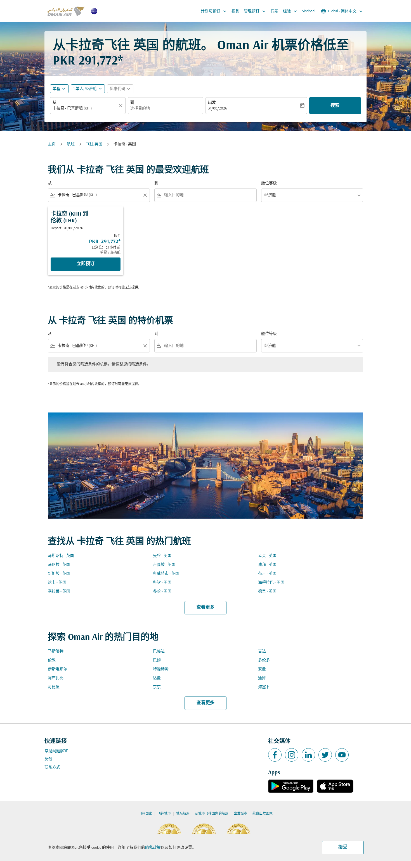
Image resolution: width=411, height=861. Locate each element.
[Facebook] (275, 755)
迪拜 (262, 678)
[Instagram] (291, 755)
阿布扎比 (55, 678)
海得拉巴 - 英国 (271, 583)
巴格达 (159, 651)
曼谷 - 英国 (162, 556)
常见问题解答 (56, 751)
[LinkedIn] (308, 755)
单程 (56, 89)
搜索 (334, 105)
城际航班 (183, 813)
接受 (342, 847)
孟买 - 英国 (267, 556)
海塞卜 (264, 687)
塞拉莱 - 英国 (59, 592)
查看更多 (205, 607)
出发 (212, 103)
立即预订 (86, 264)
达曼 (157, 678)
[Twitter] (325, 755)
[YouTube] (342, 755)
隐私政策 (153, 848)
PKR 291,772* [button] (88, 61)
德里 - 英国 (267, 592)
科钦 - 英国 (162, 583)
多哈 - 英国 (162, 592)
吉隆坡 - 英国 (164, 565)
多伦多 (264, 660)
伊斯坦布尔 (57, 669)
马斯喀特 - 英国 (61, 556)
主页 (52, 144)
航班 (71, 144)
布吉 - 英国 (267, 574)
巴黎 (157, 660)
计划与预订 (214, 11)
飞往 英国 (94, 144)
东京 (157, 687)
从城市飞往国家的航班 (211, 813)
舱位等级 (269, 183)
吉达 (262, 651)
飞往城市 (164, 813)
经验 (290, 11)
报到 (235, 11)
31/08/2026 (217, 108)
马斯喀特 (55, 651)
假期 (274, 11)
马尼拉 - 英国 (59, 565)
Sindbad (308, 11)
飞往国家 (145, 813)
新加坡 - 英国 (59, 574)
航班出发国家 (262, 813)
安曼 (262, 669)
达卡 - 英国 (57, 583)
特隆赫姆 (161, 669)
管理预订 (255, 11)
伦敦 (52, 660)
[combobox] (85, 108)
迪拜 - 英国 (267, 565)
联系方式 (52, 767)
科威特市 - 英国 (166, 574)
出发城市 (240, 813)
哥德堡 (54, 687)
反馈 (48, 759)
